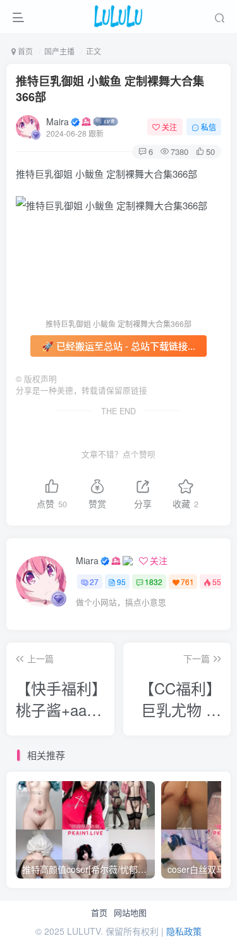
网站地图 (130, 912)
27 (94, 581)
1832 (153, 581)
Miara (87, 560)
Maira (57, 121)
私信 (208, 126)
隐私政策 (184, 931)
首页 (99, 912)
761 (187, 581)
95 (121, 581)
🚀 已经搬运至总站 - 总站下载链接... (118, 345)
